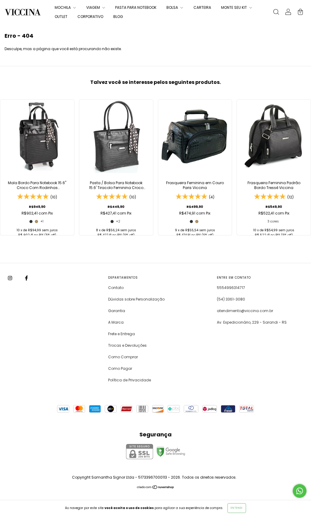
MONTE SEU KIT (234, 7)
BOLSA (172, 7)
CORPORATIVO (90, 16)
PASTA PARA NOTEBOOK (135, 7)
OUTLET (61, 16)
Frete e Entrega (121, 333)
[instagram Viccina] (10, 277)
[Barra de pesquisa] (276, 12)
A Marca (116, 322)
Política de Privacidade (129, 380)
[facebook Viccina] (26, 277)
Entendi (237, 508)
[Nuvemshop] (156, 487)
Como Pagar (120, 368)
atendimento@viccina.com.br (245, 310)
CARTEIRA (202, 7)
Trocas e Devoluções (127, 345)
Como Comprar (123, 356)
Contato (116, 287)
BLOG (118, 16)
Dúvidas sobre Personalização (136, 299)
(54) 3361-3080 (231, 299)
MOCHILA (63, 7)
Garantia (116, 310)
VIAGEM (93, 7)
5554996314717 (231, 287)
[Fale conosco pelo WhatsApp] (299, 491)
